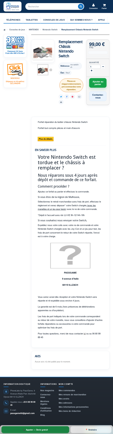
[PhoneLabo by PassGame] (12, 6)
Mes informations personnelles (74, 406)
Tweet (61, 96)
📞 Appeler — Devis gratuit (35, 429)
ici (85, 333)
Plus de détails (45, 139)
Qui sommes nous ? (81, 19)
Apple (101, 19)
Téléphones (13, 19)
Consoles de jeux (54, 19)
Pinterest (72, 96)
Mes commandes (67, 390)
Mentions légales (44, 402)
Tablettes (32, 19)
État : (62, 72)
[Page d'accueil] (4, 29)
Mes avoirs (64, 398)
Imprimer (61, 102)
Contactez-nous (45, 396)
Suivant (50, 69)
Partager (66, 96)
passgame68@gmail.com (22, 413)
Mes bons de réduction (70, 411)
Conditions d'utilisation (46, 409)
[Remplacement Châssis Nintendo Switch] (42, 69)
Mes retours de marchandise (72, 394)
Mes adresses (65, 402)
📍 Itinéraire (91, 429)
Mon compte (66, 384)
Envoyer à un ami (79, 96)
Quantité (94, 62)
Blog (42, 414)
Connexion (93, 8)
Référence (64, 66)
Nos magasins (47, 390)
